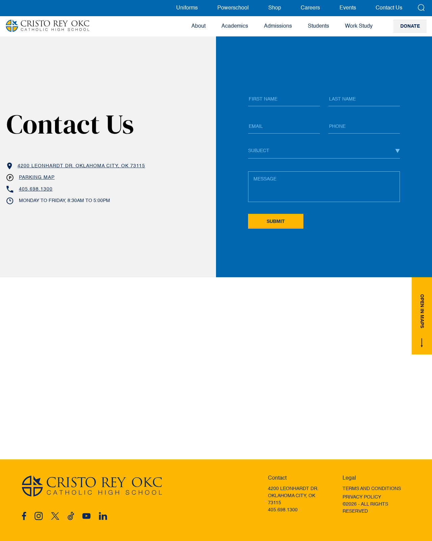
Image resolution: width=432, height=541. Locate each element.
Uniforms (187, 8)
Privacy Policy (362, 497)
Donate (410, 26)
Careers (310, 8)
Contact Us (389, 8)
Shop (274, 8)
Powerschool (233, 8)
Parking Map (37, 177)
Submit (276, 221)
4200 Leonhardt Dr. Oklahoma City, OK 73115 (81, 166)
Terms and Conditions (372, 488)
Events (348, 8)
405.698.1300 (36, 189)
